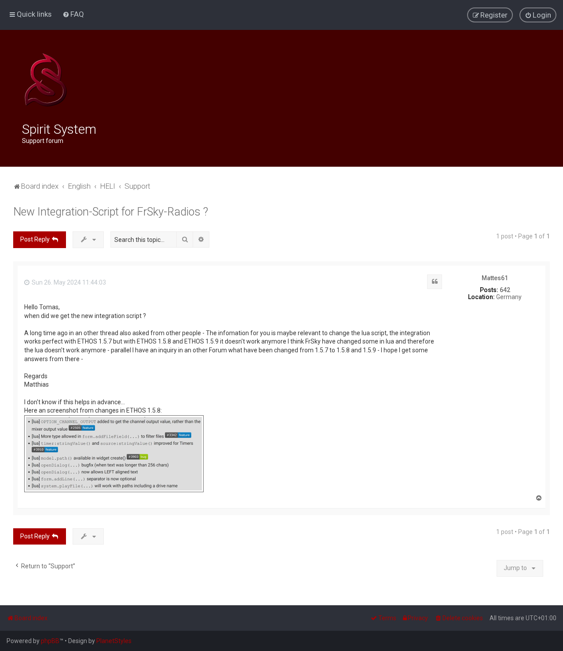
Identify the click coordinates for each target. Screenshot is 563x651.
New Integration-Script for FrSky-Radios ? (110, 211)
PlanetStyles (114, 640)
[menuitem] (73, 14)
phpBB (50, 640)
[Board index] (45, 80)
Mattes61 (495, 278)
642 (505, 289)
